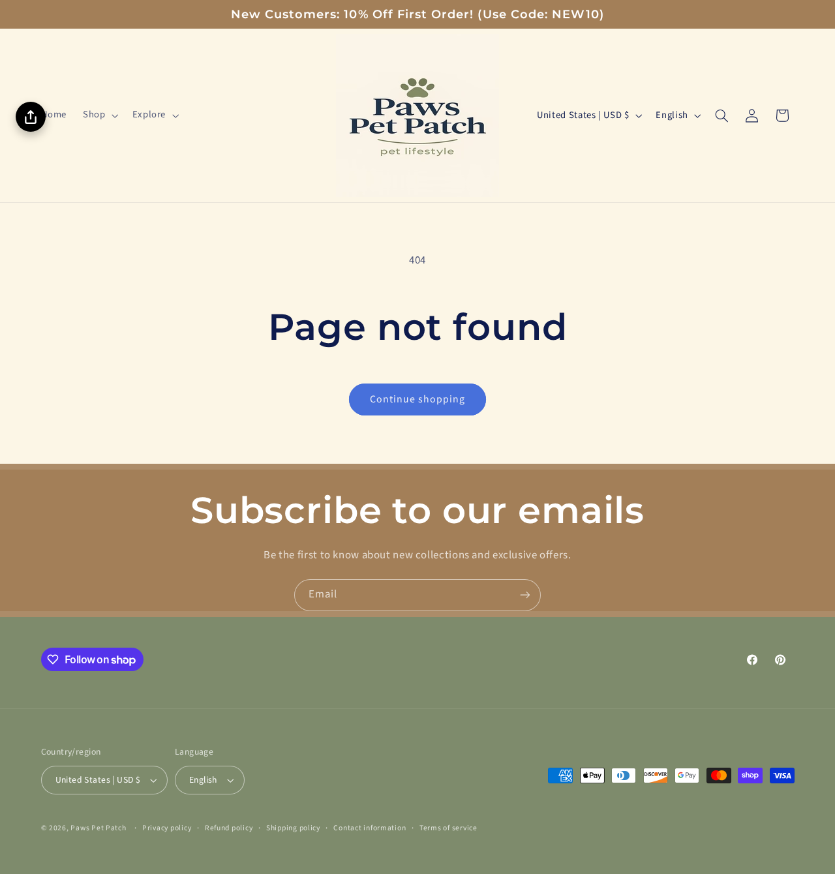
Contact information (369, 828)
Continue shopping (418, 399)
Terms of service (448, 828)
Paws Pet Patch (98, 828)
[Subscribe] (525, 595)
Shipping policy (293, 828)
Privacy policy (166, 828)
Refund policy (229, 828)
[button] (99, 115)
